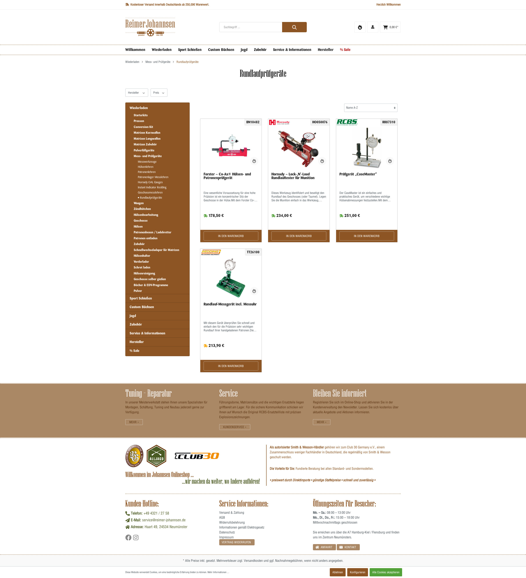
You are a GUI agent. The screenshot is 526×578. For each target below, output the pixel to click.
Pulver (138, 291)
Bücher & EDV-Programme (151, 285)
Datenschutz (227, 532)
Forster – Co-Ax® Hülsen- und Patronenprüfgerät (227, 176)
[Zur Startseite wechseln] (169, 27)
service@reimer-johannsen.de (164, 520)
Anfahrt (326, 547)
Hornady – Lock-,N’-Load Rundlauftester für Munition (293, 176)
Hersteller (134, 92)
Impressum (226, 537)
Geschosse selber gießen (150, 279)
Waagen (139, 203)
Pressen (139, 121)
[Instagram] (136, 539)
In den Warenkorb (231, 236)
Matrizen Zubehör (145, 144)
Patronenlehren (147, 172)
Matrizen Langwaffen (147, 138)
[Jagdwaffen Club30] (196, 456)
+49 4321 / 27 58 (156, 513)
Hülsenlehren (145, 167)
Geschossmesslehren (150, 192)
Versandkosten (253, 560)
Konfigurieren (357, 572)
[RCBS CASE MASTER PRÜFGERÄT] (367, 147)
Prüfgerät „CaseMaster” (358, 174)
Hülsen (138, 226)
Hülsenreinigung (144, 273)
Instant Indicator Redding (152, 187)
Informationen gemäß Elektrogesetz (241, 527)
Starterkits (141, 115)
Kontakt (350, 547)
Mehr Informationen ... (218, 572)
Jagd (133, 316)
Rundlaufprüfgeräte (150, 197)
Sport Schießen (141, 298)
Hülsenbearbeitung (146, 215)
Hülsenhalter (142, 256)
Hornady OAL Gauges (150, 182)
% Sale (134, 351)
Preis (156, 92)
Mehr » (134, 422)
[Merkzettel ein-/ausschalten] (254, 161)
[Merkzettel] (360, 27)
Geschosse (141, 220)
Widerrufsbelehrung (232, 522)
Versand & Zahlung (231, 512)
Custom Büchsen (142, 307)
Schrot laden (142, 267)
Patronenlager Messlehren (153, 177)
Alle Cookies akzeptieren (385, 572)
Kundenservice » (234, 427)
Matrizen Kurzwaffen (147, 133)
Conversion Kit (143, 127)
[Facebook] (129, 539)
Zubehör (139, 244)
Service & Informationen (147, 333)
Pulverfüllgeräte (144, 150)
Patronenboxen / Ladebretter (152, 232)
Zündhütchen (142, 209)
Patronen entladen (145, 238)
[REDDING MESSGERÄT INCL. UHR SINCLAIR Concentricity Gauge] (231, 277)
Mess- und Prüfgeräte (148, 156)
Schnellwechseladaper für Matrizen (156, 250)
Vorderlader (141, 262)
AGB (222, 517)
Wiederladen (139, 108)
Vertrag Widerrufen (236, 542)
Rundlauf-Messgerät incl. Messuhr (230, 304)
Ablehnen (337, 572)
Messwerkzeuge (147, 161)
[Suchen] (294, 27)
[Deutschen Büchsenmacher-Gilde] (134, 456)
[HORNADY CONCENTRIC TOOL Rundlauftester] (299, 147)
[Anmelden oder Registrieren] (372, 27)
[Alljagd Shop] (156, 456)
